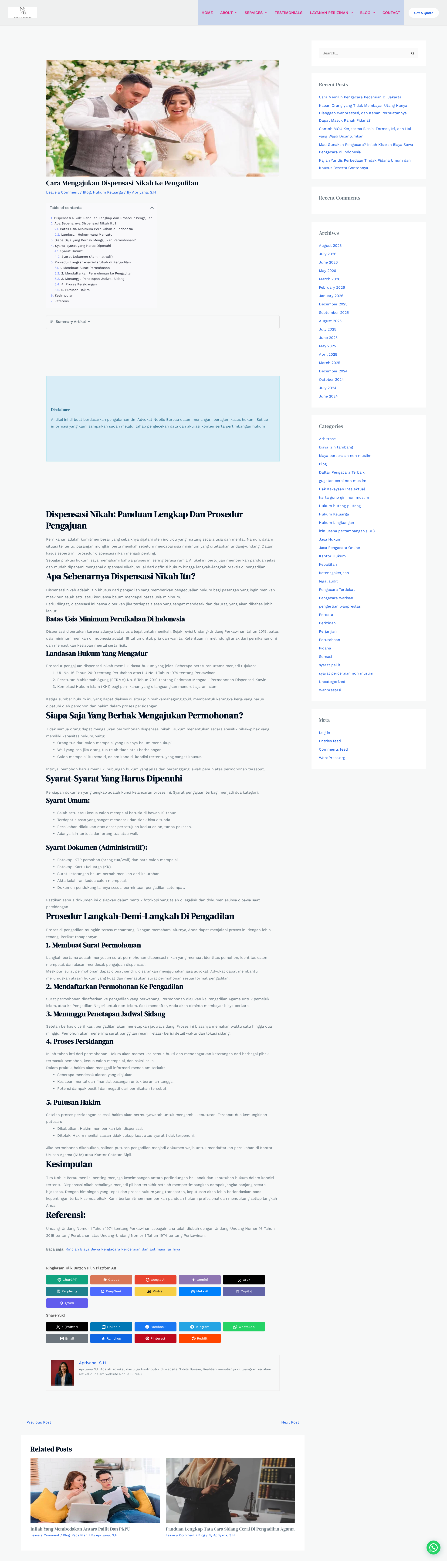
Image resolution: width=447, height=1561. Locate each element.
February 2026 (332, 287)
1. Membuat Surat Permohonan (85, 268)
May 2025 (327, 346)
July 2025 (327, 329)
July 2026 (327, 254)
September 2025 (334, 312)
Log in (324, 732)
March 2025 (329, 363)
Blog (365, 12)
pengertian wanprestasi (340, 606)
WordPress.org (332, 757)
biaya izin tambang (336, 447)
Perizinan (327, 623)
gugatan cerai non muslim (342, 480)
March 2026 (329, 279)
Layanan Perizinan (329, 12)
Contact (391, 12)
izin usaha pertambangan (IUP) (347, 531)
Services (254, 12)
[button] (235, 12)
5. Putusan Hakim (75, 290)
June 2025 (328, 337)
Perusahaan (329, 640)
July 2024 (327, 388)
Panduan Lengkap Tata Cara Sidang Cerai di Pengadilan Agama (230, 1529)
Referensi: (62, 301)
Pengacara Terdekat (337, 589)
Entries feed (330, 741)
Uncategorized (332, 681)
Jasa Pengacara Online (339, 547)
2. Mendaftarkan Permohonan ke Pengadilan (96, 273)
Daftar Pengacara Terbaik (342, 472)
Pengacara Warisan (336, 598)
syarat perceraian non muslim (346, 673)
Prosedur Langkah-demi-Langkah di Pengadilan (93, 262)
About (226, 12)
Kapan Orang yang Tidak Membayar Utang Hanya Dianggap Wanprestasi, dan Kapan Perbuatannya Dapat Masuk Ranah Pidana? (363, 113)
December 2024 (333, 371)
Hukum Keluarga (108, 192)
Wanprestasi (330, 690)
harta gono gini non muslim (344, 497)
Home (207, 12)
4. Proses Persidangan (79, 284)
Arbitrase (327, 439)
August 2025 (330, 321)
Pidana (325, 648)
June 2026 (328, 262)
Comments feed (333, 749)
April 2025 (328, 354)
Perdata (326, 614)
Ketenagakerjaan (334, 573)
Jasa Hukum (330, 539)
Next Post (292, 1422)
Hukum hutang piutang (340, 506)
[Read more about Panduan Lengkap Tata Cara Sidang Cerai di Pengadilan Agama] (230, 1490)
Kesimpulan (64, 295)
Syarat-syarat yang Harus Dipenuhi (83, 245)
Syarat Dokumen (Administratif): (87, 256)
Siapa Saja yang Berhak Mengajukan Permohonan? (95, 240)
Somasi (325, 656)
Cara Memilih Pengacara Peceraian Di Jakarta (360, 97)
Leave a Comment (62, 192)
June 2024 (328, 396)
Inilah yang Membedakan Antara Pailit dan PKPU (80, 1529)
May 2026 (327, 270)
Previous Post (36, 1422)
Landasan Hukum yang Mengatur (87, 234)
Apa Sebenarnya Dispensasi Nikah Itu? (85, 223)
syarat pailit (329, 665)
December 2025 (333, 304)
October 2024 (331, 379)
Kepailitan (80, 1535)
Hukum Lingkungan (336, 522)
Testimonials (288, 12)
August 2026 (330, 245)
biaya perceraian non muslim (345, 455)
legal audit (328, 581)
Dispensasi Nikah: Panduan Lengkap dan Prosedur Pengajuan (103, 218)
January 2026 (331, 296)
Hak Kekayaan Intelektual (342, 489)
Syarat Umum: (71, 251)
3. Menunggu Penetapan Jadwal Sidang (92, 279)
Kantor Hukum (332, 556)
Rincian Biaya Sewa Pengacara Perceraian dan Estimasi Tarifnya (123, 1249)
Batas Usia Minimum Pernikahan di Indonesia (96, 229)
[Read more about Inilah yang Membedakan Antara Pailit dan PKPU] (95, 1490)
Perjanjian (328, 631)
